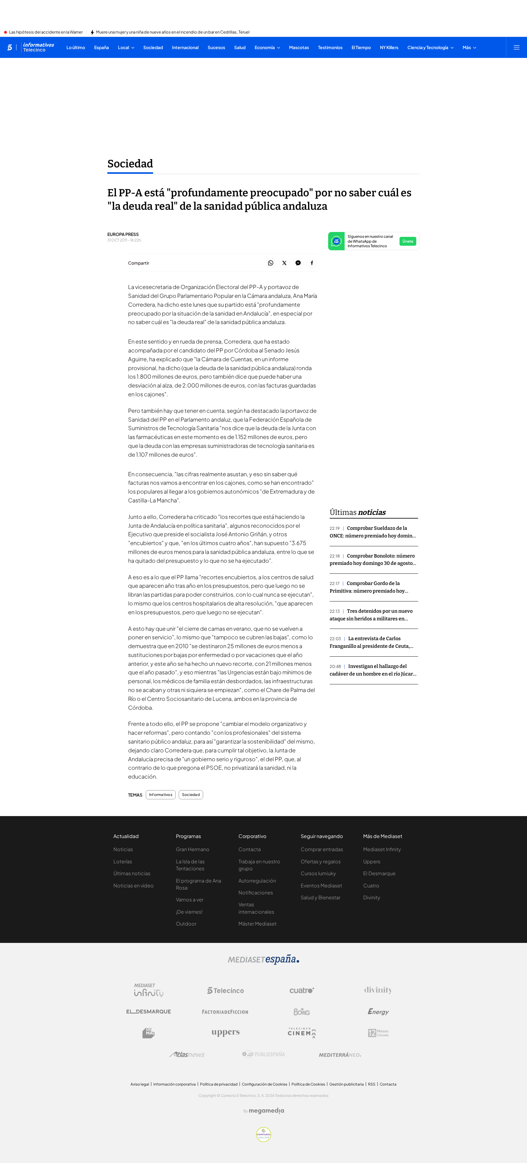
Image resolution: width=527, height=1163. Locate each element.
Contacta (249, 849)
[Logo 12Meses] (378, 1033)
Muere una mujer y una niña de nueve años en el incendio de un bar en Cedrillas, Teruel (172, 32)
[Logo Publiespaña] (263, 1054)
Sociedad (130, 163)
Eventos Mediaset (321, 885)
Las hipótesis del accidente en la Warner (46, 32)
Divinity (371, 897)
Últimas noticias (131, 873)
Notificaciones (255, 892)
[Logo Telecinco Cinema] (302, 1033)
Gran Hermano (193, 849)
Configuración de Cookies (264, 1084)
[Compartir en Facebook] (312, 263)
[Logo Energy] (378, 1011)
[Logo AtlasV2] (187, 1054)
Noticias (123, 849)
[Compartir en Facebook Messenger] (298, 263)
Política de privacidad (219, 1084)
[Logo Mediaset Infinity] (148, 990)
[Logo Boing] (302, 1011)
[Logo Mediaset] (263, 963)
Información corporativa (174, 1084)
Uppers (371, 861)
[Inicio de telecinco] (9, 47)
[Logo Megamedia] (266, 1111)
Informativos (160, 795)
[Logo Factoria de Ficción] (225, 1011)
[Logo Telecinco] (225, 990)
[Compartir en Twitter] (284, 263)
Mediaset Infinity (382, 849)
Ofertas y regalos (321, 861)
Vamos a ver (189, 899)
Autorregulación (257, 880)
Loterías (122, 861)
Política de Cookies (308, 1084)
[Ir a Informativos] (37, 47)
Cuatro (371, 885)
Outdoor (186, 923)
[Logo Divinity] (378, 990)
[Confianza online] (263, 1140)
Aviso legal (140, 1084)
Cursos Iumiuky (318, 873)
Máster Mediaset (257, 923)
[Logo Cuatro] (302, 990)
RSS (371, 1084)
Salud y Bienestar (320, 897)
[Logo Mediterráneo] (340, 1054)
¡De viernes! (189, 911)
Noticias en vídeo (133, 885)
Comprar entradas (322, 849)
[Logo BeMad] (148, 1033)
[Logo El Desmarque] (149, 1012)
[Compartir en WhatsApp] (270, 263)
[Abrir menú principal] (517, 47)
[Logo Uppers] (225, 1033)
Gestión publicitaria (346, 1084)
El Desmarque (379, 873)
